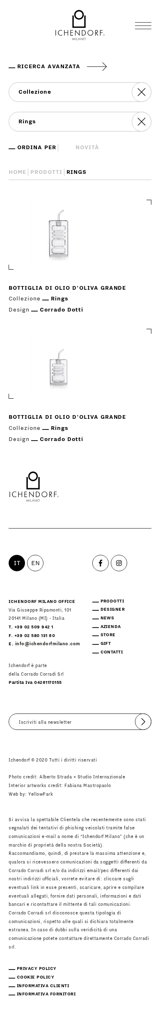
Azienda (111, 626)
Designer (113, 609)
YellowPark (40, 794)
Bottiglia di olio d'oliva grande (67, 288)
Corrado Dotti (61, 310)
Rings (60, 298)
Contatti (112, 652)
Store (108, 634)
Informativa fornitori (46, 994)
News (107, 618)
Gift (106, 643)
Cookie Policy (35, 977)
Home (17, 172)
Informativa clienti (43, 985)
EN (35, 563)
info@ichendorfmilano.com (47, 643)
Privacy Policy (37, 968)
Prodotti (46, 172)
